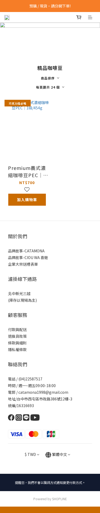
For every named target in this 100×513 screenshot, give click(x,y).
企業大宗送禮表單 (23, 264)
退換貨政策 (17, 336)
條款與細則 (17, 342)
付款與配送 (17, 329)
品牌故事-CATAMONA (26, 250)
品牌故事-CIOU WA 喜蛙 (28, 257)
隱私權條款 (17, 349)
